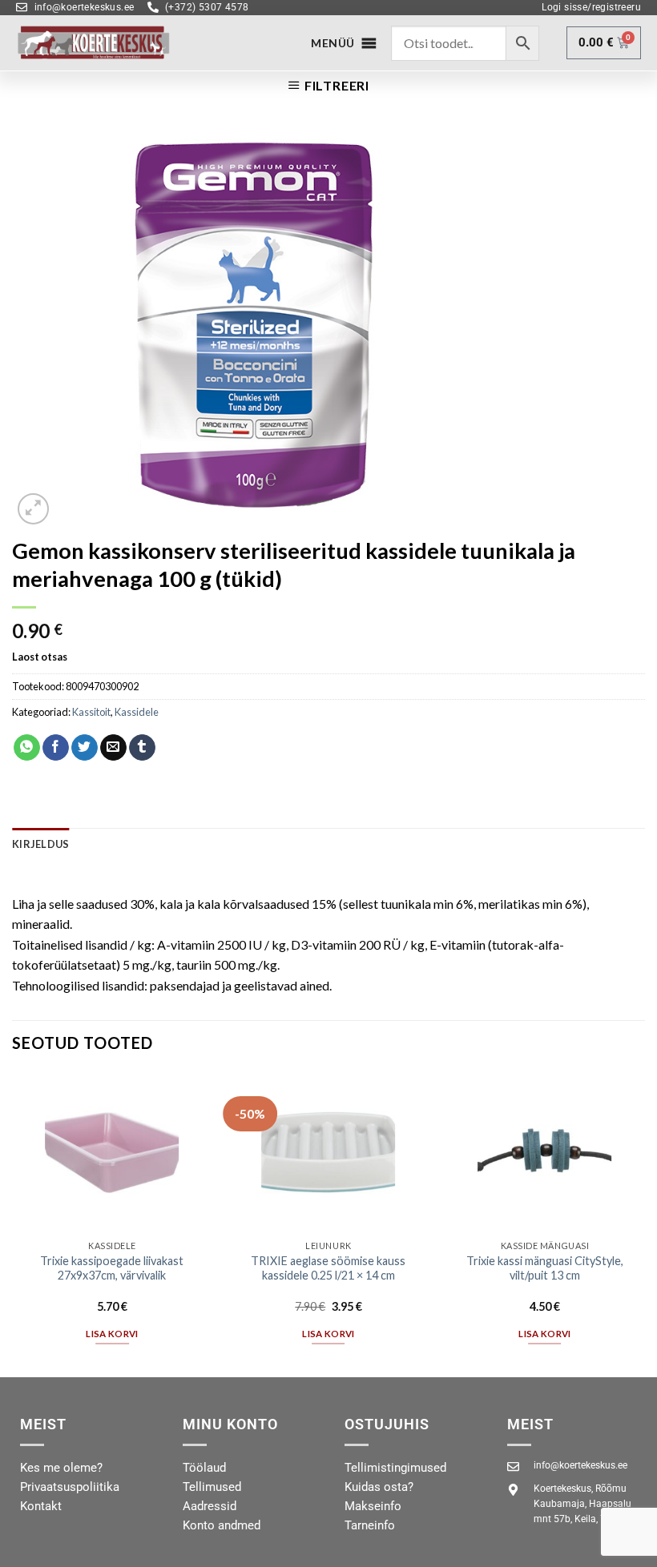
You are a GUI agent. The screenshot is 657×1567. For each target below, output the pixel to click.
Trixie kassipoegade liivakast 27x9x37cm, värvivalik (111, 1268)
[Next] (644, 1223)
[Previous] (13, 1223)
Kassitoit (91, 711)
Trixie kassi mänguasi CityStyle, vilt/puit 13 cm (544, 1268)
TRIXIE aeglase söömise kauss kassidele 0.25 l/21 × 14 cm (328, 1268)
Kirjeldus (40, 844)
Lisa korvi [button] (112, 1333)
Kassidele (137, 711)
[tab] (40, 844)
